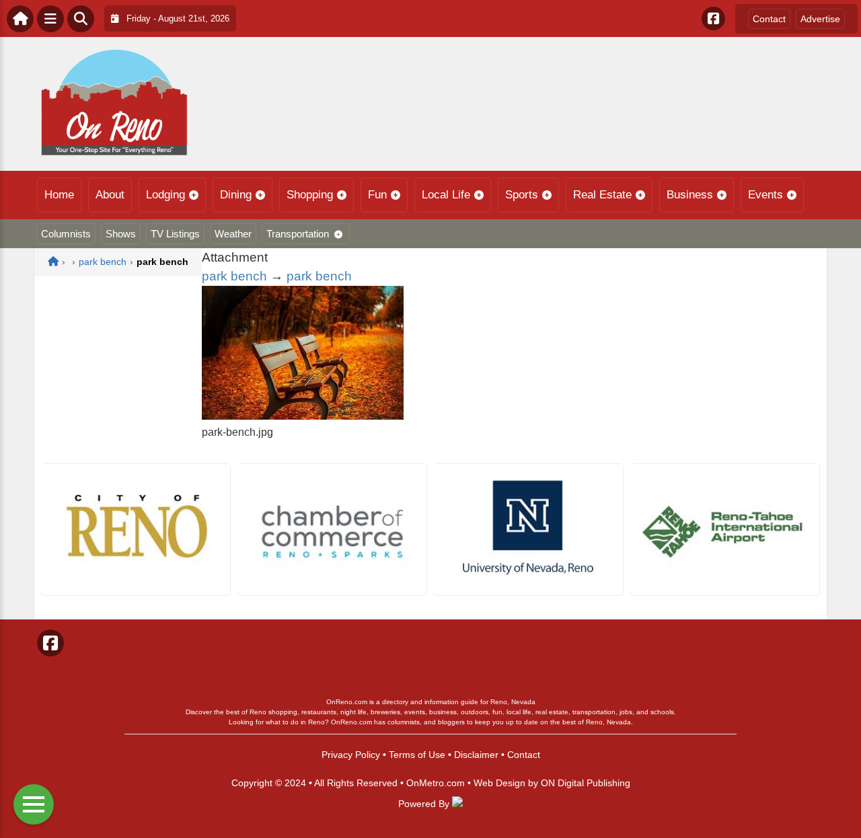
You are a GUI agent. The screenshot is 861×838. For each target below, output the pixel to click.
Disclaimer (476, 754)
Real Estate (602, 194)
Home (59, 194)
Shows (121, 233)
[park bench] (303, 416)
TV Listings (175, 233)
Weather (233, 233)
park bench (234, 276)
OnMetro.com (435, 782)
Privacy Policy (351, 754)
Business (690, 194)
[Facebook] (713, 18)
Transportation (297, 233)
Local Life (446, 194)
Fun (377, 194)
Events (765, 194)
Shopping (310, 194)
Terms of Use (417, 754)
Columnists (66, 233)
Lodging (165, 194)
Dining (236, 194)
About (110, 194)
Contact (769, 18)
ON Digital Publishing (585, 782)
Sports (521, 194)
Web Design (499, 782)
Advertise (820, 18)
